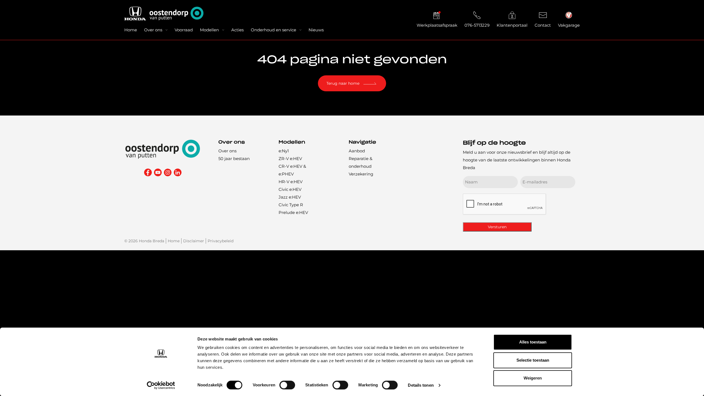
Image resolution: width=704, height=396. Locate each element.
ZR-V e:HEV (290, 158)
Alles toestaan (532, 342)
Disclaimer (193, 240)
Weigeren (533, 378)
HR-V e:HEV (290, 181)
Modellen (209, 29)
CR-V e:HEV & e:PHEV (292, 170)
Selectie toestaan (532, 360)
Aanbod (357, 150)
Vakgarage (569, 25)
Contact (543, 25)
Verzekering (361, 174)
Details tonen (420, 385)
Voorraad (184, 29)
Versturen (497, 226)
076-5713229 (477, 25)
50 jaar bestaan (234, 158)
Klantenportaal (512, 25)
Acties (237, 29)
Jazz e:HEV (290, 197)
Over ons (153, 29)
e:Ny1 (284, 150)
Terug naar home (342, 83)
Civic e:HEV (290, 189)
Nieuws (316, 29)
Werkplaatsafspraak (437, 25)
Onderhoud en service (273, 29)
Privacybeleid (220, 240)
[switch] (287, 385)
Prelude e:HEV (293, 212)
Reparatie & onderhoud (360, 162)
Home (130, 29)
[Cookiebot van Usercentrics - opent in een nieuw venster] (161, 385)
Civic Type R (291, 204)
